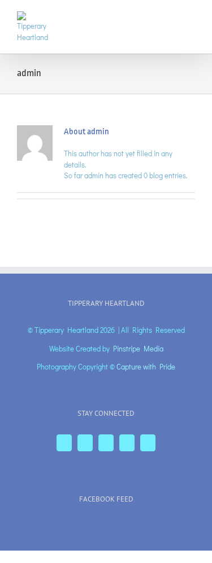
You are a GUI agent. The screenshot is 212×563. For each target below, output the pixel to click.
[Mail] (147, 442)
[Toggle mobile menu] (190, 17)
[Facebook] (64, 442)
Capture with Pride (145, 366)
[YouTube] (106, 442)
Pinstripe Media (138, 348)
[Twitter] (85, 442)
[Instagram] (127, 442)
